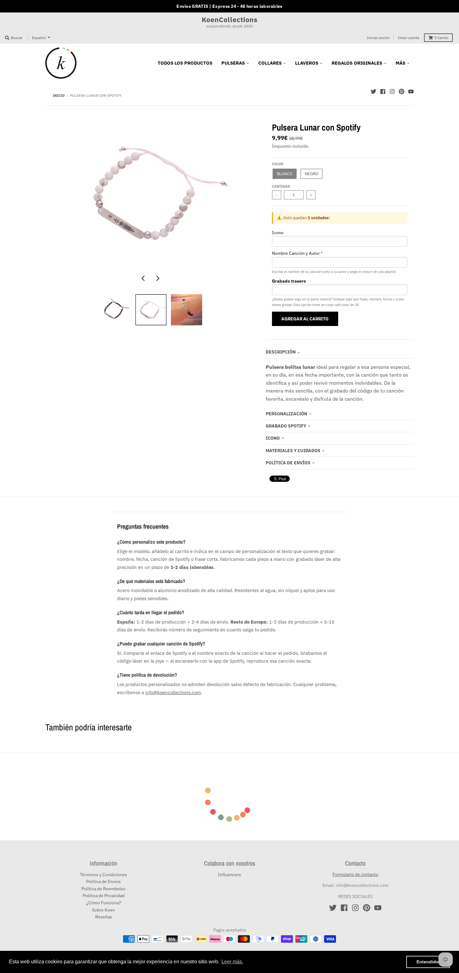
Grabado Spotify (286, 426)
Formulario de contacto (355, 874)
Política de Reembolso (103, 889)
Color (277, 164)
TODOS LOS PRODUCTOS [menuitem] (185, 63)
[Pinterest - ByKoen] (401, 91)
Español (39, 37)
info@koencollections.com (173, 692)
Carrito (441, 37)
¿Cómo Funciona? (103, 903)
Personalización (286, 414)
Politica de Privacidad (104, 895)
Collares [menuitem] (270, 63)
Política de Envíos (288, 463)
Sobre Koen (103, 910)
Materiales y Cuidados (293, 450)
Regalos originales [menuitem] (357, 63)
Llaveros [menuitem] (306, 63)
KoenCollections (230, 20)
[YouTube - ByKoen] (411, 91)
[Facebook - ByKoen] (383, 91)
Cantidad (281, 186)
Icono (273, 438)
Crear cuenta (408, 37)
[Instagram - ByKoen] (392, 91)
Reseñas (103, 917)
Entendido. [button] (428, 961)
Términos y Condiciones (103, 874)
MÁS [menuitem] (400, 63)
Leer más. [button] (232, 961)
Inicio (59, 95)
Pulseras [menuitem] (233, 63)
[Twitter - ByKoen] (373, 91)
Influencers (229, 874)
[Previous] (144, 278)
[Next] (158, 278)
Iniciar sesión (378, 37)
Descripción (281, 352)
